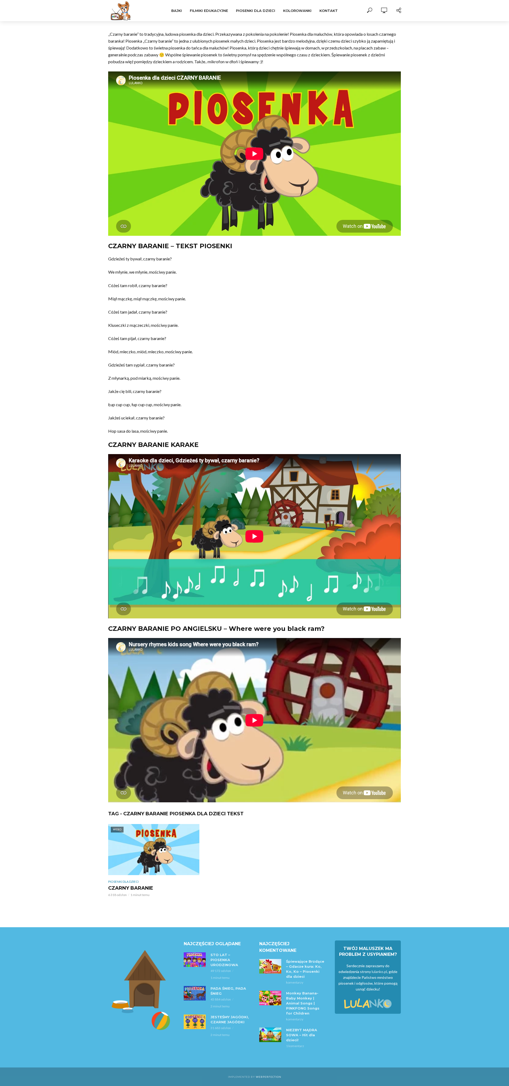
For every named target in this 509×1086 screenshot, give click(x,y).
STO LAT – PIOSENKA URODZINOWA (224, 960)
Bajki (176, 10)
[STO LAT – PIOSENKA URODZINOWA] (195, 959)
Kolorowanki (297, 10)
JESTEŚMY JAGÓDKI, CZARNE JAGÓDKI (229, 1019)
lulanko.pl (379, 971)
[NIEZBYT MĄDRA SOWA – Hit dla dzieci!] (270, 1035)
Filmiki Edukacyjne (209, 10)
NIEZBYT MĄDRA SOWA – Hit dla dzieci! (301, 1035)
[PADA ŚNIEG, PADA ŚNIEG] (195, 993)
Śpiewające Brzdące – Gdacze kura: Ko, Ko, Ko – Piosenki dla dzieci (305, 969)
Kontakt (328, 10)
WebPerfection (268, 1076)
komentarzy (294, 982)
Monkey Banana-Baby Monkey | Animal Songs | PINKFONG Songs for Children (302, 1003)
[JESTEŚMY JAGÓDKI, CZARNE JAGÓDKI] (195, 1022)
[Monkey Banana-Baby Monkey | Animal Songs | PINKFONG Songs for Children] (270, 998)
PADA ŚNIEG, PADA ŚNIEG (228, 991)
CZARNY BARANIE (130, 888)
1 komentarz (295, 1046)
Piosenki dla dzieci (255, 10)
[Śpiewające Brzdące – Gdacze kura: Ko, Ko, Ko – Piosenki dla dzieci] (270, 966)
